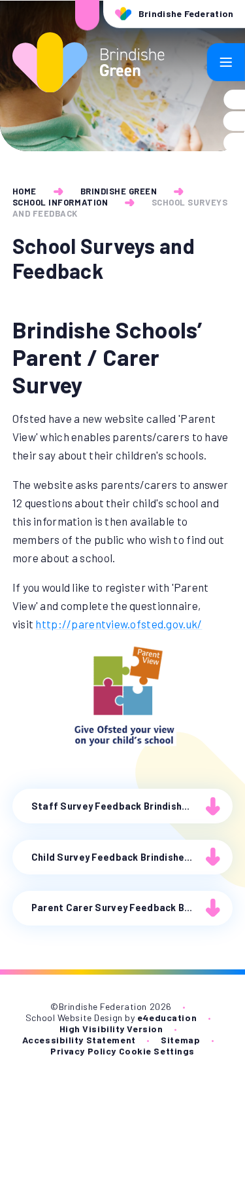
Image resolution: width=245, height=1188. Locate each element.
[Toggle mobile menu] (226, 62)
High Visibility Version (111, 1028)
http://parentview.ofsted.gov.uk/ (118, 623)
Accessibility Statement (79, 1039)
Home (24, 191)
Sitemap (180, 1039)
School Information (60, 202)
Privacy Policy (83, 1050)
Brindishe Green (118, 191)
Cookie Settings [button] (157, 1050)
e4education (167, 1017)
